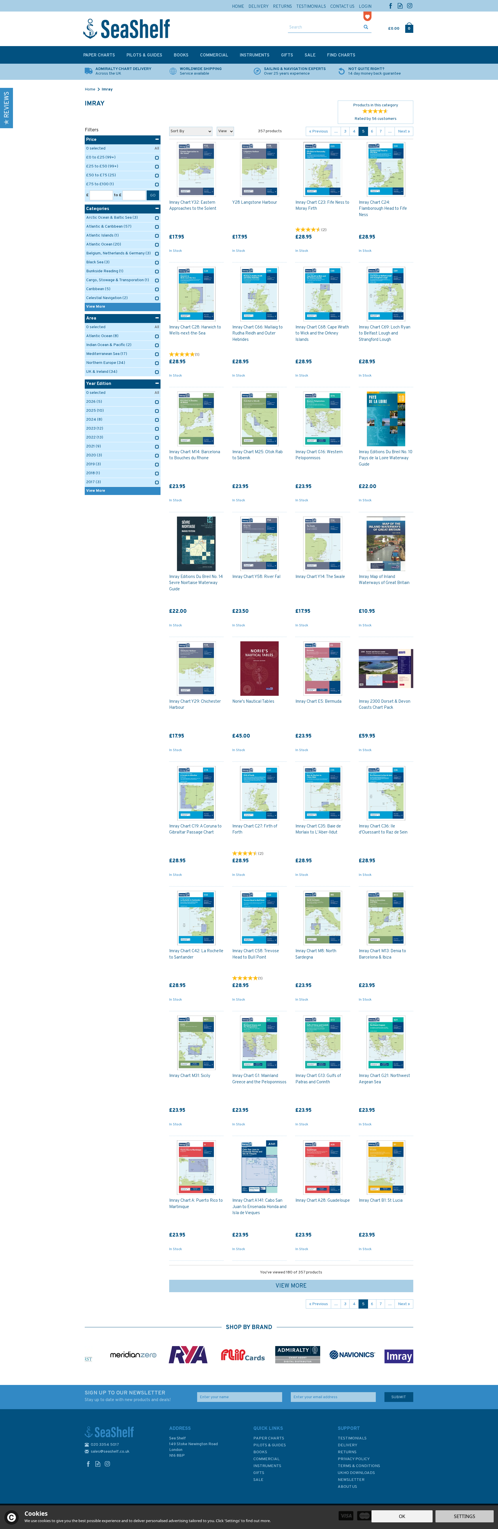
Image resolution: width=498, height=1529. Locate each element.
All (156, 148)
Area (91, 318)
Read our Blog (400, 5)
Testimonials (352, 1438)
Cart (389, 27)
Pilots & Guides (269, 1445)
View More (291, 1286)
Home (238, 7)
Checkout (409, 27)
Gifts (258, 1473)
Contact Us (342, 7)
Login (365, 7)
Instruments (267, 1466)
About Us (347, 1486)
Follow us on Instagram (409, 5)
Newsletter (351, 1479)
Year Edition (98, 384)
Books (260, 1452)
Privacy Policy (354, 1459)
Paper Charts (268, 1438)
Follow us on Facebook (390, 5)
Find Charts (341, 55)
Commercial (266, 1459)
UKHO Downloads (356, 1473)
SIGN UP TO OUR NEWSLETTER (128, 1396)
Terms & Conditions (359, 1466)
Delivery (347, 1445)
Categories (97, 209)
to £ (118, 195)
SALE (258, 1479)
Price (91, 140)
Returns (347, 1452)
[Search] (365, 27)
